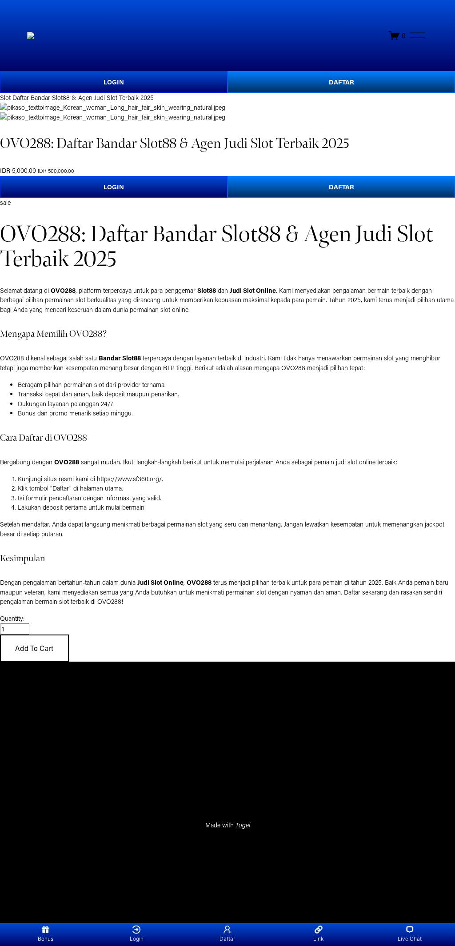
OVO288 (109, 601)
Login (137, 938)
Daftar (227, 938)
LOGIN (114, 82)
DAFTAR (341, 82)
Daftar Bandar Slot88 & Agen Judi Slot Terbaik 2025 (83, 97)
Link (318, 938)
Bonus (45, 938)
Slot (5, 97)
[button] (34, 648)
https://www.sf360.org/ (129, 479)
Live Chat (410, 938)
